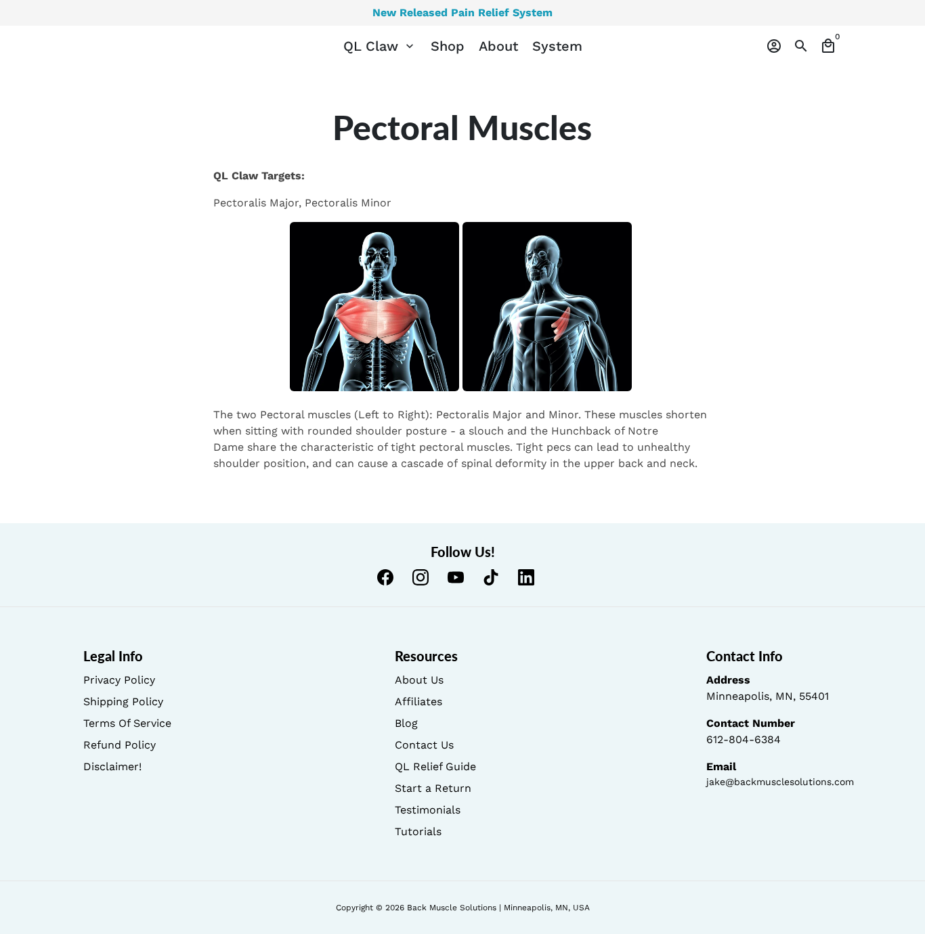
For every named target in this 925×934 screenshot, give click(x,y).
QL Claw (379, 46)
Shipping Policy (123, 701)
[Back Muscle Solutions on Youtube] (456, 577)
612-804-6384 (743, 739)
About (498, 46)
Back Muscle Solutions (451, 907)
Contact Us (424, 744)
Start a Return (433, 788)
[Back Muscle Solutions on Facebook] (385, 577)
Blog (406, 723)
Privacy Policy (119, 679)
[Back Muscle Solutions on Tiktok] (491, 577)
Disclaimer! (112, 766)
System (557, 46)
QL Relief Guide (435, 766)
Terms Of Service (127, 723)
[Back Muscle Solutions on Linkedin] (526, 577)
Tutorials (418, 831)
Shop (448, 46)
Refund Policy (119, 744)
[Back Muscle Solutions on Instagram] (420, 577)
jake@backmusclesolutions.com (780, 781)
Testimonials (427, 809)
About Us (419, 679)
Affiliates (418, 701)
